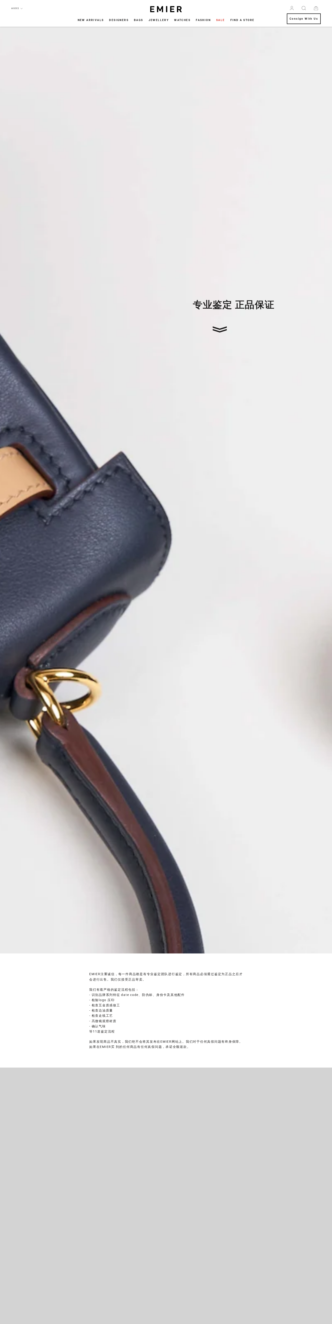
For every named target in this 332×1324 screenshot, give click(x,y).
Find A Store (242, 20)
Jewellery (159, 20)
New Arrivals (91, 20)
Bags (138, 20)
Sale (220, 20)
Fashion (203, 20)
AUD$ (15, 8)
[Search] (304, 8)
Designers (119, 20)
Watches (182, 20)
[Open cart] (316, 8)
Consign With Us (304, 19)
